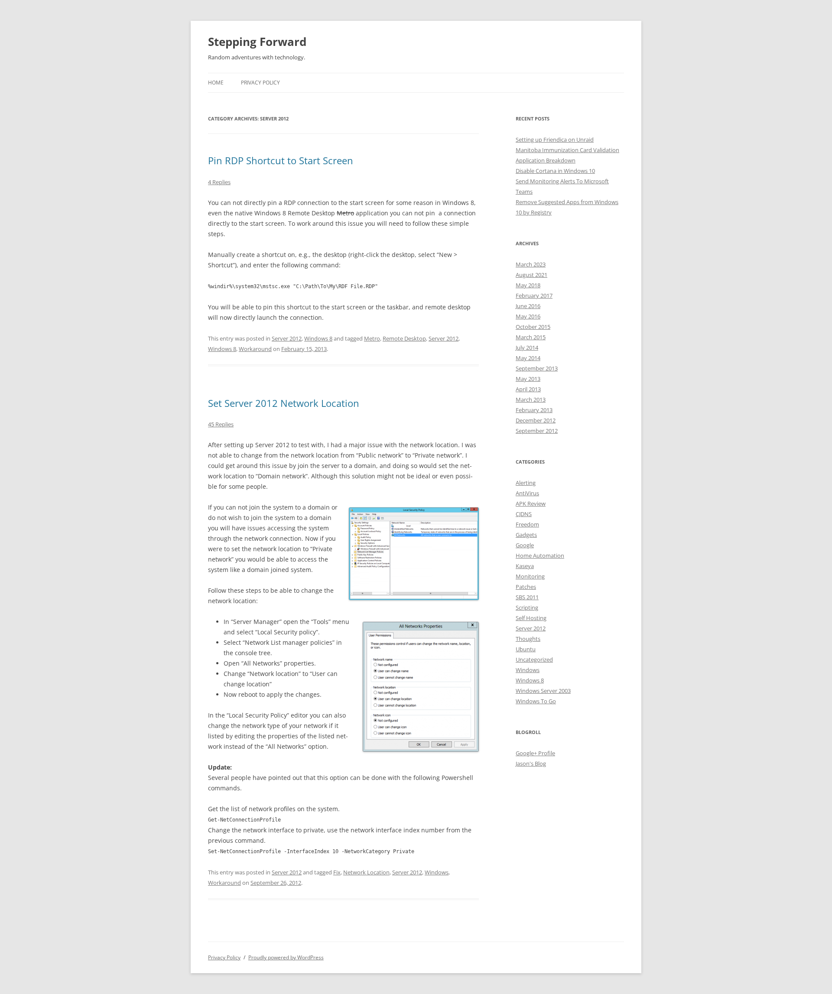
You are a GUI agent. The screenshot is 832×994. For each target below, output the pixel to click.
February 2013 (534, 410)
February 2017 (534, 295)
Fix (337, 872)
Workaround (255, 349)
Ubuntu (526, 649)
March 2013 (531, 399)
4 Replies (219, 182)
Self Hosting (531, 618)
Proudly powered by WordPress (286, 957)
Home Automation (540, 555)
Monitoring (530, 576)
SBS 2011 (527, 597)
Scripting (527, 607)
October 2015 (533, 327)
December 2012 (536, 420)
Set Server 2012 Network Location (283, 402)
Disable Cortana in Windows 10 (555, 171)
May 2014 (528, 358)
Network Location (366, 872)
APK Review (531, 503)
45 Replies (221, 424)
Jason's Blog (531, 763)
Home (216, 82)
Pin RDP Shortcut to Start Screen (280, 160)
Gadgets (526, 535)
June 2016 (528, 306)
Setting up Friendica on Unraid (555, 139)
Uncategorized (534, 659)
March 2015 (531, 337)
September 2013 (537, 368)
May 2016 (528, 316)
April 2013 (528, 389)
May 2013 (528, 379)
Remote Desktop (404, 338)
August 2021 (531, 275)
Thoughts (528, 639)
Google (525, 545)
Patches (526, 587)
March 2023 (531, 264)
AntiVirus (527, 493)
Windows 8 (318, 338)
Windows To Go (536, 701)
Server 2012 (287, 338)
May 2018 (528, 285)
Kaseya (525, 566)
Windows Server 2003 (543, 691)
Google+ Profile (535, 753)
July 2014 (527, 347)
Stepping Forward (257, 41)
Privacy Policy (260, 82)
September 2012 (537, 431)
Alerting (526, 483)
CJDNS (524, 514)
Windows (436, 872)
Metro (372, 338)
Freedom (527, 524)
